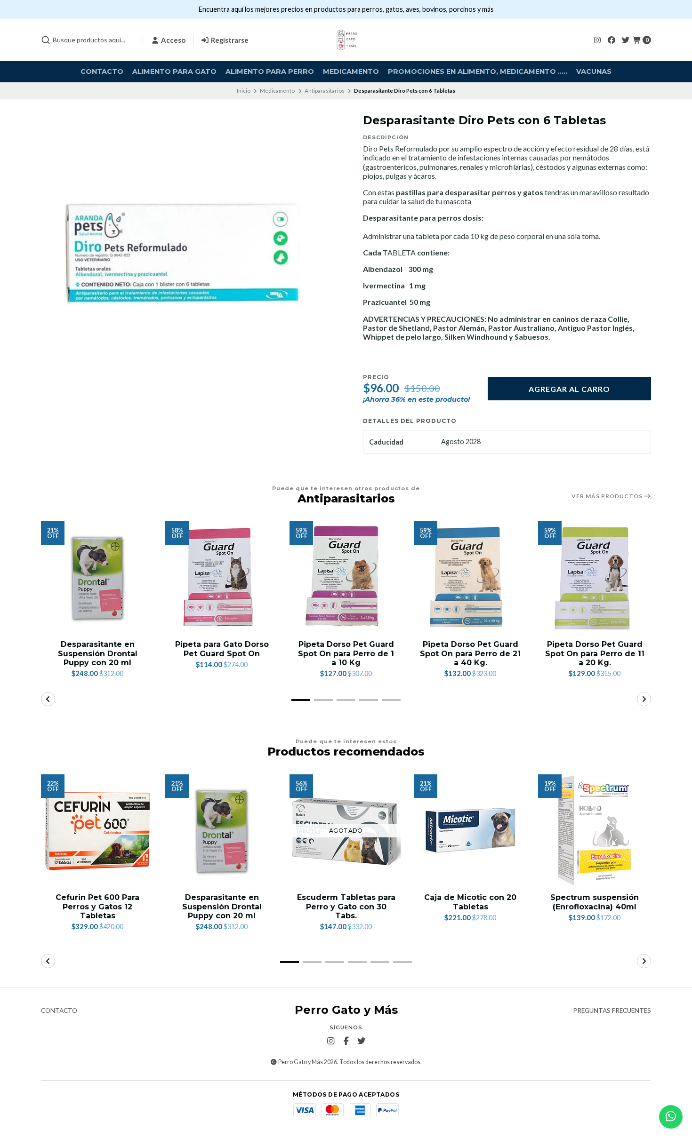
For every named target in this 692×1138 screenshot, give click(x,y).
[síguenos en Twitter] (625, 39)
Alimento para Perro (269, 71)
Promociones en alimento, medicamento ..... (477, 71)
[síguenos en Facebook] (611, 39)
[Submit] (45, 40)
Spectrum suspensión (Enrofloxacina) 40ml (594, 902)
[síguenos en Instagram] (597, 39)
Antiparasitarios (325, 91)
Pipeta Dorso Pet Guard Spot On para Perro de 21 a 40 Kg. (470, 653)
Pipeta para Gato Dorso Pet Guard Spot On (222, 649)
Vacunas (594, 71)
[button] (300, 700)
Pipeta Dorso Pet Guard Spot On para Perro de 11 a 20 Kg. (594, 653)
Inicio (243, 91)
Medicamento (351, 71)
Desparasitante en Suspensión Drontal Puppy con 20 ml (97, 653)
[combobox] (88, 40)
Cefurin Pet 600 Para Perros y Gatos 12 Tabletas (97, 906)
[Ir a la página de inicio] (346, 40)
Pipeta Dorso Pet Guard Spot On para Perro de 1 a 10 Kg (346, 653)
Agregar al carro (569, 388)
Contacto (101, 71)
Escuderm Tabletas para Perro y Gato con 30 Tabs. (346, 906)
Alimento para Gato (174, 71)
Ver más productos (607, 496)
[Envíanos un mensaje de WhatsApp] (671, 1117)
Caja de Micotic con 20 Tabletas (470, 902)
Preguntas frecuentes (612, 1011)
